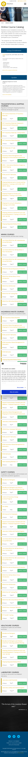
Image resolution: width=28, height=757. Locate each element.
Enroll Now (22, 118)
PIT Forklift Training (7, 615)
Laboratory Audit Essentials (9, 421)
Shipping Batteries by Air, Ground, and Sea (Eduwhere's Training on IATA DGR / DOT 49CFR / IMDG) (13, 184)
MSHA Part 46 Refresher (9, 286)
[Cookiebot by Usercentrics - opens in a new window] (20, 364)
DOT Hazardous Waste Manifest (11, 140)
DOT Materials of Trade (8, 148)
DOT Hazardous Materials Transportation (13, 132)
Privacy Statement (14, 741)
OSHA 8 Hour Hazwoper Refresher (11, 429)
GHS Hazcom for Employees (9, 514)
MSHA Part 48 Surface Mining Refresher (13, 301)
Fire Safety (5, 506)
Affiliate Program (14, 744)
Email (4, 54)
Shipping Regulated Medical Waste (11, 224)
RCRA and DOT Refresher (9, 174)
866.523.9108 (13, 1)
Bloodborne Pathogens (8, 480)
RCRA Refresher (6, 352)
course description (7, 94)
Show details (20, 387)
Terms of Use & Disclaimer (14, 743)
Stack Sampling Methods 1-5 (10, 461)
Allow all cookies (14, 392)
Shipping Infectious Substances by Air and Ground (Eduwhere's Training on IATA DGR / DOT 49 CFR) (14, 214)
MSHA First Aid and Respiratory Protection (13, 269)
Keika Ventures (21, 752)
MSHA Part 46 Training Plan (9, 293)
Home (2, 22)
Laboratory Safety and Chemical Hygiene (13, 531)
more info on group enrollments (10, 70)
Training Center (22, 1)
